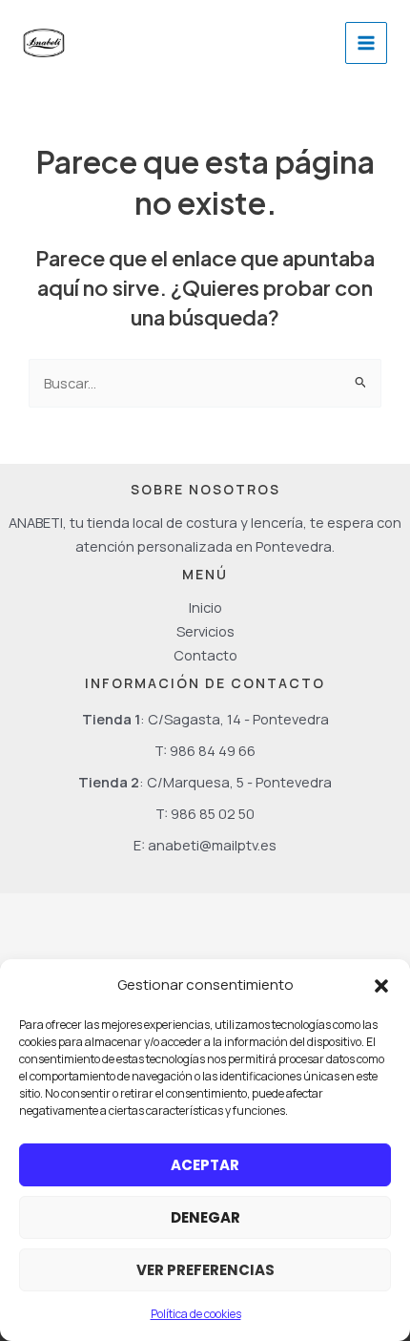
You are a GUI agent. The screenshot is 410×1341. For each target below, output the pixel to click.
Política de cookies (196, 1314)
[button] (381, 985)
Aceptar (205, 1165)
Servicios (205, 630)
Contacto (205, 654)
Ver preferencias (205, 1270)
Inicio (205, 607)
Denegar (205, 1217)
